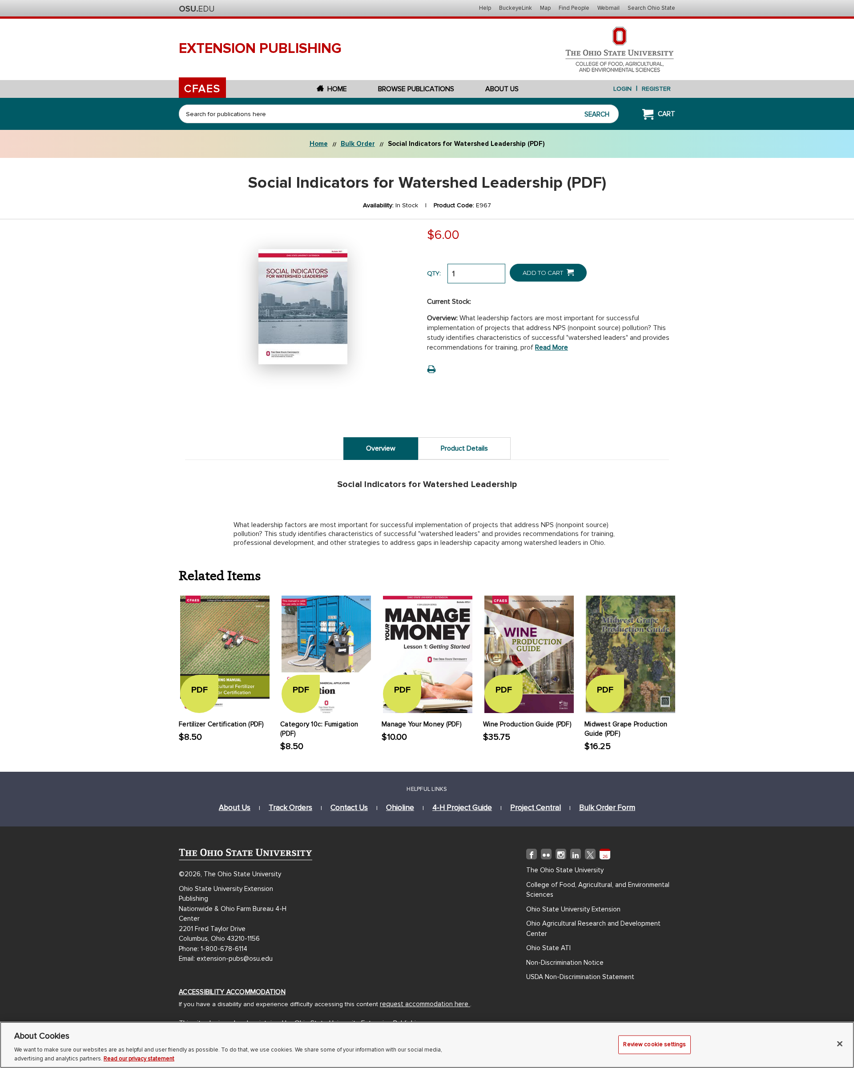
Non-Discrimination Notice (565, 963)
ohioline (400, 807)
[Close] (840, 1044)
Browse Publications (416, 89)
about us (234, 807)
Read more (551, 347)
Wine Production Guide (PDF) (527, 724)
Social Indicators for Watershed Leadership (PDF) (466, 144)
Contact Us (349, 807)
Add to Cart (543, 272)
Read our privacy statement (139, 1058)
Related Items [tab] (220, 574)
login (622, 89)
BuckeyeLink (515, 8)
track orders (290, 807)
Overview (380, 448)
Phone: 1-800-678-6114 (213, 949)
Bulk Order (358, 144)
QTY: (434, 273)
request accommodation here (425, 1004)
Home (337, 89)
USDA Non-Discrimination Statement (580, 977)
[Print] (431, 369)
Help (485, 8)
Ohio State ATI (548, 948)
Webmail (608, 8)
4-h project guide (462, 807)
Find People (574, 8)
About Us (502, 89)
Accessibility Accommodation (232, 992)
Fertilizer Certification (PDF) (221, 724)
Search (596, 114)
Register (656, 89)
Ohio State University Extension (573, 909)
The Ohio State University (196, 8)
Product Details (464, 448)
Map (545, 8)
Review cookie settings (654, 1044)
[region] (427, 1045)
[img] (531, 856)
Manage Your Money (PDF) (422, 724)
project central (535, 807)
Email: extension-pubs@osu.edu (226, 959)
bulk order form (607, 807)
